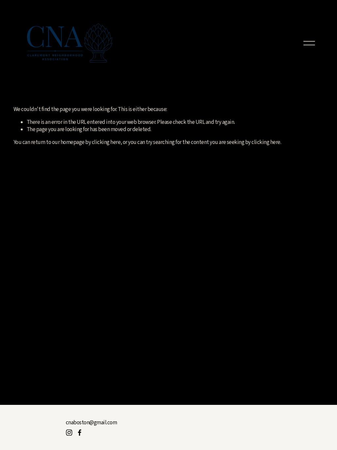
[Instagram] (69, 432)
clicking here (106, 142)
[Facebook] (79, 432)
